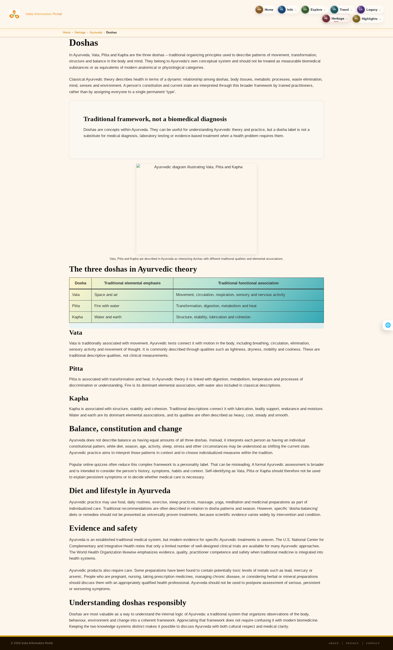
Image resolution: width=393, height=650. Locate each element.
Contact (373, 643)
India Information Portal (44, 14)
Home (67, 32)
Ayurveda (96, 32)
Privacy (352, 643)
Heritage (80, 32)
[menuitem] (265, 9)
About (334, 643)
